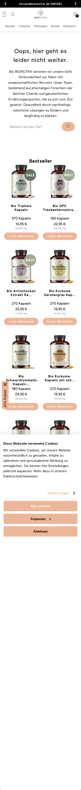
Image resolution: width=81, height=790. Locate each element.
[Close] (5, 384)
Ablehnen (40, 531)
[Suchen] (13, 14)
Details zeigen (58, 493)
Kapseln (10, 26)
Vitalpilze (24, 26)
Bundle (55, 26)
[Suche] (68, 126)
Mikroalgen (41, 26)
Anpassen (38, 519)
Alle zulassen (40, 506)
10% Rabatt (5, 398)
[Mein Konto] (67, 14)
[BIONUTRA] (40, 13)
